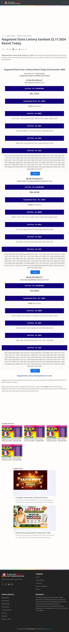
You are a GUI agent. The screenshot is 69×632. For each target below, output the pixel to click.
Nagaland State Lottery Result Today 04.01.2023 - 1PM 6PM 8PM (34, 440)
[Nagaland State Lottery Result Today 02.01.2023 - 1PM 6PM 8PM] (12, 450)
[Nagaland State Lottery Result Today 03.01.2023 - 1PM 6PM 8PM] (57, 431)
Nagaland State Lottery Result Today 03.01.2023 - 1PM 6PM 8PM (56, 440)
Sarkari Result (31, 629)
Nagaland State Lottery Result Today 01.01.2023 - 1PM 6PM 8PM (11, 440)
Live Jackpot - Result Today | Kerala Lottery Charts (32, 497)
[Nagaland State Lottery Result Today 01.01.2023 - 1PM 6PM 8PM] (12, 431)
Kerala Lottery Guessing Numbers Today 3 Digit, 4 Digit (33, 533)
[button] (63, 2)
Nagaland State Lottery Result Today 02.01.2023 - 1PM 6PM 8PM (11, 459)
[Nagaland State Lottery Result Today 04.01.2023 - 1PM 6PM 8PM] (34, 431)
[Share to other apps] (26, 49)
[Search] (66, 2)
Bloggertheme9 (47, 629)
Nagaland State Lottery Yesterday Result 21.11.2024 (34, 376)
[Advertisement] (34, 19)
